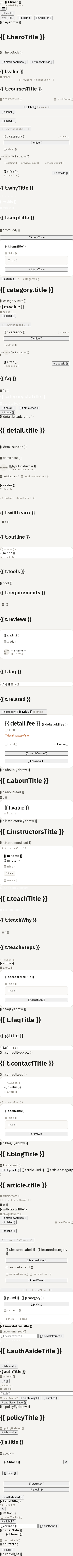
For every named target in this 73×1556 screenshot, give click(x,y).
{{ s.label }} (8, 111)
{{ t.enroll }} (8, 407)
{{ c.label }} (8, 120)
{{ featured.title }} (36, 1260)
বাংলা (4, 17)
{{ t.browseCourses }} (14, 61)
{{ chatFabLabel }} (12, 1497)
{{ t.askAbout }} (36, 761)
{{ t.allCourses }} (29, 407)
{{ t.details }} (61, 173)
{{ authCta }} (51, 1398)
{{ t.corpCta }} (36, 237)
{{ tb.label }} (8, 1222)
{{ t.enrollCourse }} (36, 753)
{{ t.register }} (43, 17)
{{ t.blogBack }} (10, 1170)
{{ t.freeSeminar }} (41, 61)
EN (11, 17)
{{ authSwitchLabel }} (14, 1402)
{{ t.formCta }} (36, 269)
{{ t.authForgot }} (30, 1398)
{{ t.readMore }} (36, 1280)
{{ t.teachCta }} (36, 999)
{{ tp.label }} (8, 1230)
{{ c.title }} (36, 142)
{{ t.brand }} (8, 278)
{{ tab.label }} (9, 1366)
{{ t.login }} (25, 17)
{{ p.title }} (36, 1304)
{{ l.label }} (7, 13)
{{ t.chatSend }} (49, 1526)
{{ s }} (5, 1381)
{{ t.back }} (8, 412)
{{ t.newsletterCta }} (51, 1336)
